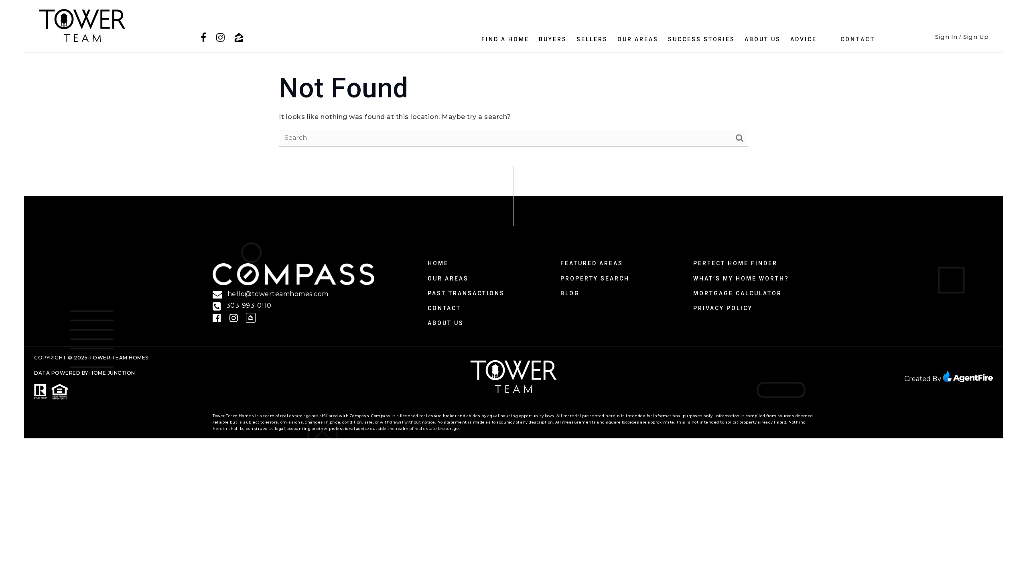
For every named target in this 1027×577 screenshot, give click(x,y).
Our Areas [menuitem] (637, 39)
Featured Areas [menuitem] (591, 263)
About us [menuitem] (763, 39)
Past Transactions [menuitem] (466, 293)
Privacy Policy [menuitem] (723, 308)
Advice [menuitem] (803, 39)
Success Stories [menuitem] (701, 39)
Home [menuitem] (438, 263)
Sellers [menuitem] (592, 39)
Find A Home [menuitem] (505, 39)
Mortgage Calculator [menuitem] (737, 293)
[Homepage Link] (82, 25)
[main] (513, 109)
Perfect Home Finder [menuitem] (735, 263)
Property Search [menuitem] (594, 278)
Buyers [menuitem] (553, 39)
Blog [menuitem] (570, 293)
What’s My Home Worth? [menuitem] (741, 278)
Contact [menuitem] (857, 39)
